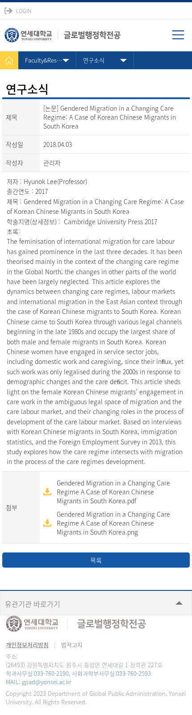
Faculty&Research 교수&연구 (50, 60)
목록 (96, 560)
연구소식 (93, 60)
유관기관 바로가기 (32, 603)
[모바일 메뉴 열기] (182, 38)
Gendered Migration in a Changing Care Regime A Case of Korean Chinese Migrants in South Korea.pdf (113, 491)
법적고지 (72, 644)
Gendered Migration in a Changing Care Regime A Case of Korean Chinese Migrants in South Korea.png (113, 523)
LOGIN (23, 11)
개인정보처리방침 (27, 644)
